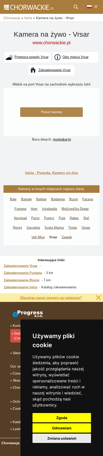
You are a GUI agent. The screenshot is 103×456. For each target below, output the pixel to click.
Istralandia (49, 209)
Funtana (20, 209)
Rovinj (17, 228)
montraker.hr (62, 139)
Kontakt (19, 326)
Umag (86, 228)
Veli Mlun (38, 237)
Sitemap (19, 353)
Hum (34, 209)
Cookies (19, 408)
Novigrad (20, 218)
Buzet (73, 199)
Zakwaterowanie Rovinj (22, 280)
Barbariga (58, 199)
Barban (41, 199)
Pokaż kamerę (51, 112)
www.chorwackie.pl (51, 42)
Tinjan (72, 228)
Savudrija (33, 228)
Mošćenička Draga (75, 209)
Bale (13, 199)
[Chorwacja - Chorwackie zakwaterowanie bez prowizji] (29, 7)
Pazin (35, 218)
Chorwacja (21, 387)
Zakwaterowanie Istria (20, 287)
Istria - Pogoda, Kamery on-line (51, 173)
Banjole (26, 199)
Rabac (74, 218)
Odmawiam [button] (62, 428)
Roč (86, 218)
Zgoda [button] (61, 418)
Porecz (49, 218)
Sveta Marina (54, 228)
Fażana (87, 199)
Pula (62, 218)
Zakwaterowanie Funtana (23, 273)
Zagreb (67, 237)
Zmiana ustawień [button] (61, 438)
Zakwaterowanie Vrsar (21, 266)
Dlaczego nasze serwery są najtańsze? (51, 298)
